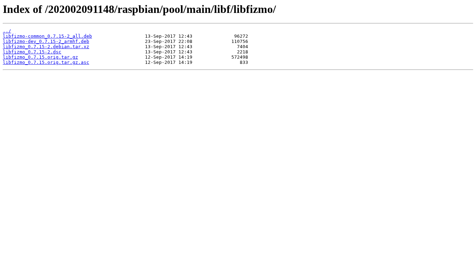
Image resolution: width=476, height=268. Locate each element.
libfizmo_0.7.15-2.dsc (32, 51)
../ (7, 31)
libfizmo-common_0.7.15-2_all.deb (47, 36)
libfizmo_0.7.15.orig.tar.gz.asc (46, 62)
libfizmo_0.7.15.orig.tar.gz (40, 57)
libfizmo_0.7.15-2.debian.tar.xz (46, 46)
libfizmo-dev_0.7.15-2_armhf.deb (46, 41)
